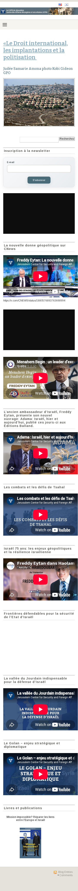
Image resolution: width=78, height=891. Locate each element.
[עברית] (66, 4)
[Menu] (5, 24)
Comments (66, 875)
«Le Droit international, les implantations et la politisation (35, 50)
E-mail (10, 162)
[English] (60, 4)
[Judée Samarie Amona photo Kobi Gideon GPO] (39, 102)
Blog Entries (65, 872)
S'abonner (39, 180)
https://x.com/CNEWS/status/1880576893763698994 (34, 300)
